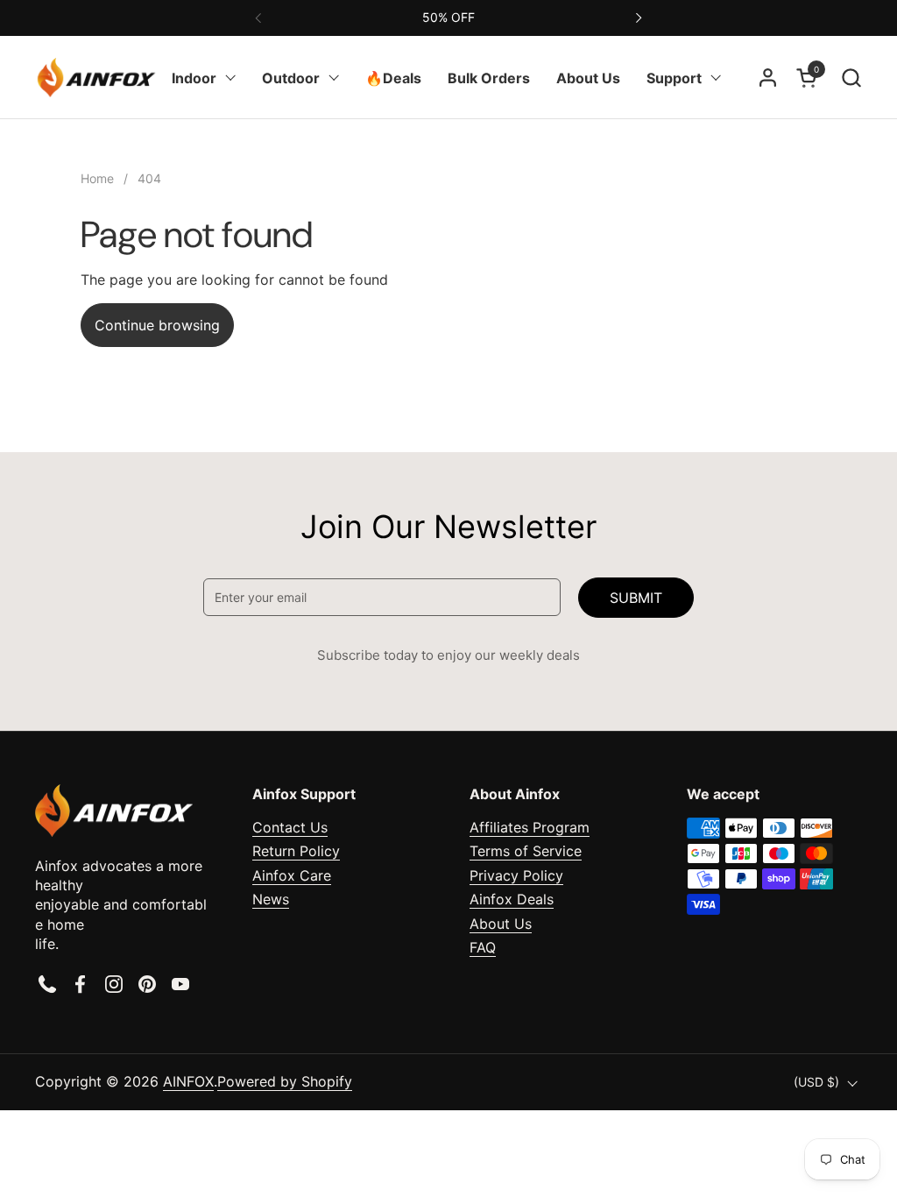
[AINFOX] (96, 77)
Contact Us (290, 827)
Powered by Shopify (284, 1081)
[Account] (768, 78)
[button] (851, 78)
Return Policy (296, 851)
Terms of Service (526, 851)
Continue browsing (157, 325)
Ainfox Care (291, 875)
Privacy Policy (516, 875)
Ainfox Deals (512, 899)
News (270, 899)
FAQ (483, 947)
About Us (501, 923)
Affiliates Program (530, 827)
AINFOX (188, 1081)
